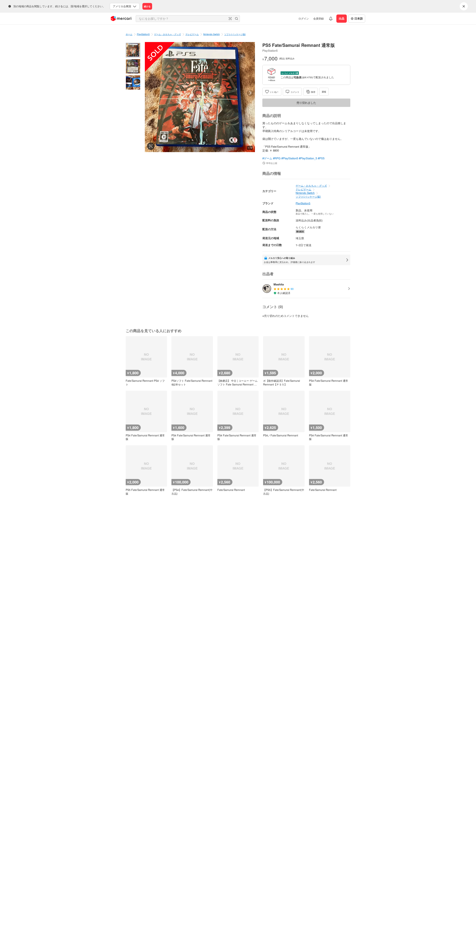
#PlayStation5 (289, 158)
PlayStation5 (143, 34)
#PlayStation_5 (308, 158)
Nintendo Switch (211, 34)
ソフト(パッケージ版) (235, 34)
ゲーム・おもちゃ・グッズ (167, 34)
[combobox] (188, 18)
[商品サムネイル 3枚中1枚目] (133, 50)
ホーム (129, 34)
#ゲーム (267, 158)
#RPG (277, 158)
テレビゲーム (192, 34)
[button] (230, 18)
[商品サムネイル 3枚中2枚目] (133, 66)
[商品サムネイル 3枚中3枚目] (133, 82)
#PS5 (321, 158)
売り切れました (306, 103)
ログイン (303, 18)
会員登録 (318, 18)
